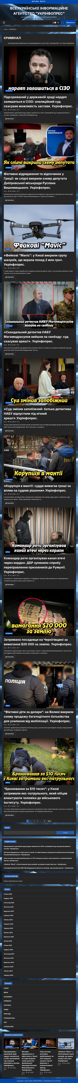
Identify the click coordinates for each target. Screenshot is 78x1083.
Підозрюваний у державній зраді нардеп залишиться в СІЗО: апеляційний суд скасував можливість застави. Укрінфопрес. (38, 101)
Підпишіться (70, 22)
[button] (4, 22)
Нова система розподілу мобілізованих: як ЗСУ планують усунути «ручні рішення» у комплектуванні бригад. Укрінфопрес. (47, 1061)
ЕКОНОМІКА (8, 997)
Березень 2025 (9, 937)
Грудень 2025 (8, 898)
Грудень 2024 (8, 949)
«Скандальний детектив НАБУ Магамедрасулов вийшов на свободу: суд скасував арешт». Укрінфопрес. (36, 336)
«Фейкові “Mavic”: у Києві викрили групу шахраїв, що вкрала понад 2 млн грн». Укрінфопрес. (35, 259)
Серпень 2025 (8, 915)
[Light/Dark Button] (54, 22)
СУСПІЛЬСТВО (9, 1026)
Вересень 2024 (9, 962)
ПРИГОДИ (7, 1014)
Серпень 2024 (8, 966)
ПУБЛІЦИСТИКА (9, 1018)
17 (44, 821)
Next (49, 821)
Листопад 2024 (9, 954)
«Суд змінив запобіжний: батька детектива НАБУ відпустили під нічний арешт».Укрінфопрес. (37, 413)
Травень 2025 (8, 928)
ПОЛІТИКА (7, 1005)
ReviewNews (48, 1081)
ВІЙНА (8, 552)
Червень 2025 (8, 924)
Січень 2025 (8, 945)
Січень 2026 (8, 894)
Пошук (7, 827)
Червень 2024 (8, 975)
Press (5, 110)
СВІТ (5, 1022)
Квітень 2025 (8, 932)
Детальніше (10, 119)
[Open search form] (58, 22)
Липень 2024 (8, 971)
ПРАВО (6, 1009)
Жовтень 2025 (9, 907)
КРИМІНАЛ (9, 91)
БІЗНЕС (8, 249)
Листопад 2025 (9, 902)
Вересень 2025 (9, 911)
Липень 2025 (8, 919)
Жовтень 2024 (9, 958)
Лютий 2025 (8, 941)
